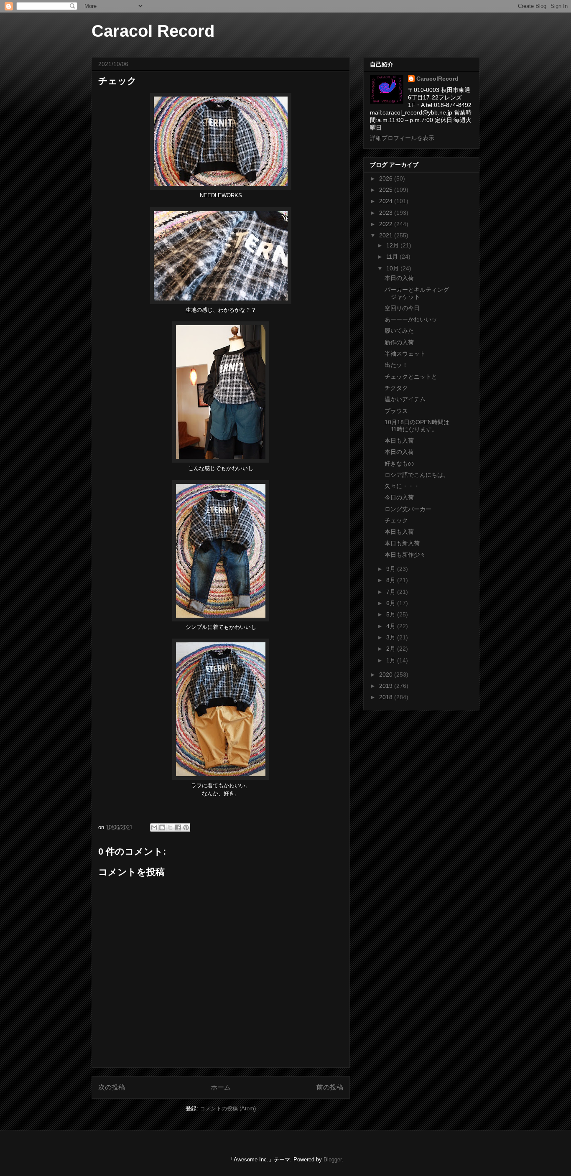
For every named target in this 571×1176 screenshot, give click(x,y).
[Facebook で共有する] (178, 827)
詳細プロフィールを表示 (402, 138)
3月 (391, 637)
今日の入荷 (399, 497)
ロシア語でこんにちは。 (417, 474)
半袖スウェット (405, 353)
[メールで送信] (154, 827)
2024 (386, 201)
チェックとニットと (411, 376)
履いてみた (399, 330)
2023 (386, 212)
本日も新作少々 (405, 554)
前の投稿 (329, 1087)
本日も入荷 (399, 440)
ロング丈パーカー (408, 509)
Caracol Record (153, 31)
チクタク (396, 387)
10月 (393, 268)
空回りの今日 (402, 308)
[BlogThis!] (162, 827)
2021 (386, 235)
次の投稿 (111, 1087)
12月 (393, 245)
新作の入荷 (399, 342)
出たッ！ (396, 364)
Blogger (333, 1159)
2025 (386, 189)
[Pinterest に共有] (186, 827)
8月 (391, 580)
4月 (391, 626)
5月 (391, 614)
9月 (391, 568)
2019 (386, 685)
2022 (386, 224)
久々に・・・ (402, 486)
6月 (391, 603)
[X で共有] (170, 827)
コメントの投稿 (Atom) (228, 1108)
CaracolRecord (437, 78)
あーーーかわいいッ (411, 319)
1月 (391, 660)
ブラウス (396, 410)
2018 (386, 697)
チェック (396, 520)
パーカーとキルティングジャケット (417, 293)
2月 (391, 648)
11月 (393, 256)
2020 (386, 674)
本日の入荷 (399, 278)
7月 (391, 591)
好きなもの (399, 463)
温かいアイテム (405, 399)
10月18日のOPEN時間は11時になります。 (417, 426)
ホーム (221, 1087)
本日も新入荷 (402, 543)
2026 (386, 178)
